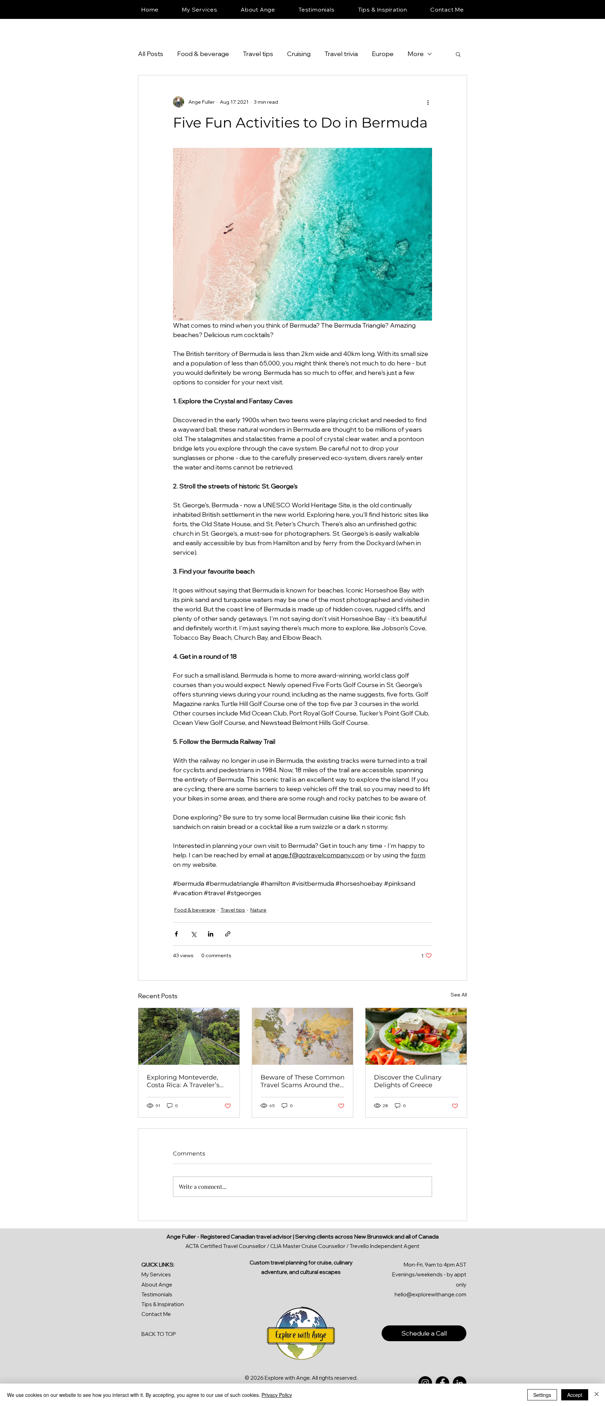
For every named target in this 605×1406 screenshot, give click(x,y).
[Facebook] (442, 1383)
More (416, 54)
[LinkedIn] (459, 1383)
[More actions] (428, 102)
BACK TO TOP (158, 1334)
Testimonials (156, 1294)
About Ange (156, 1284)
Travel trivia (341, 54)
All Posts (150, 54)
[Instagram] (425, 1383)
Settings (542, 1394)
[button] (458, 54)
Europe (383, 54)
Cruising (299, 54)
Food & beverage (203, 54)
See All (459, 995)
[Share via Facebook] (176, 934)
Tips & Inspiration (162, 1304)
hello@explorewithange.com (430, 1294)
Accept (574, 1394)
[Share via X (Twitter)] (193, 934)
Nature (258, 910)
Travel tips (258, 54)
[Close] (596, 1394)
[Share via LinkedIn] (210, 934)
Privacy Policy (277, 1394)
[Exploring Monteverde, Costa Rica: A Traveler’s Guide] (188, 1036)
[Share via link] (227, 934)
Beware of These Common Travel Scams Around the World (302, 1081)
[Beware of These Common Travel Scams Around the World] (302, 1036)
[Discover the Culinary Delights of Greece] (416, 1036)
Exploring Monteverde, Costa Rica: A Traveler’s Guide (183, 1081)
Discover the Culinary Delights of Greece (407, 1081)
